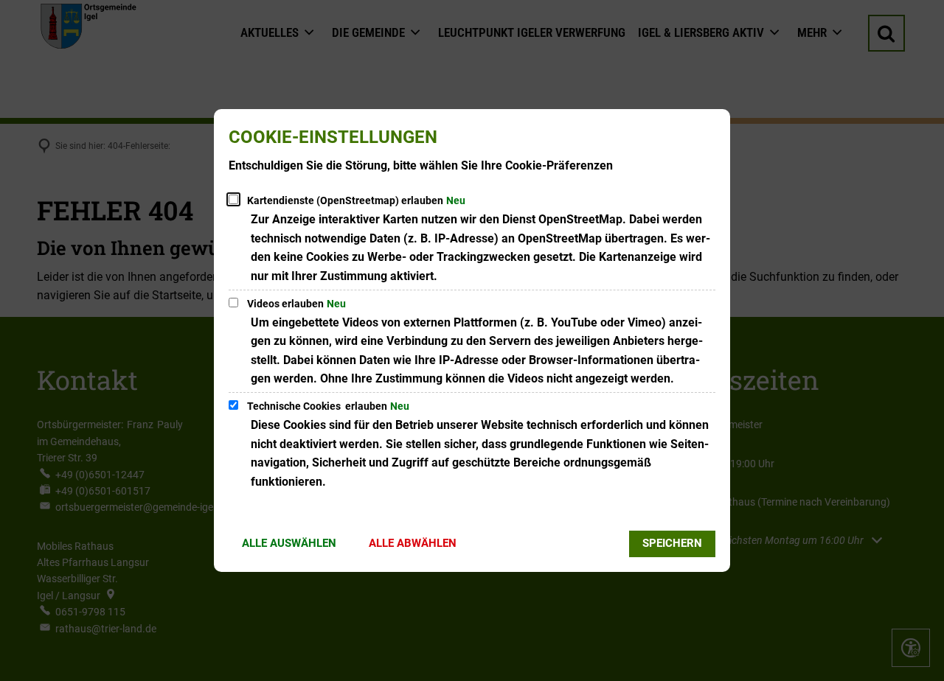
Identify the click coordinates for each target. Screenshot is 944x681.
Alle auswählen (289, 543)
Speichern (672, 543)
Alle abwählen (413, 543)
